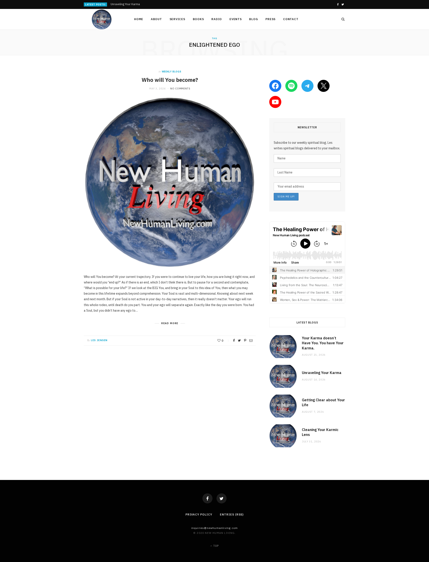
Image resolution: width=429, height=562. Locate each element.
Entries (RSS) (232, 514)
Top (215, 545)
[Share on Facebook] (234, 340)
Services (177, 19)
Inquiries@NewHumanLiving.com (214, 528)
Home (138, 19)
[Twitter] (222, 498)
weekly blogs (171, 71)
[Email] (250, 340)
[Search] (341, 19)
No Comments (180, 88)
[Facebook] (207, 498)
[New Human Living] (102, 19)
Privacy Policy (198, 514)
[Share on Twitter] (239, 340)
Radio (216, 19)
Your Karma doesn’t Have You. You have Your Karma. (323, 343)
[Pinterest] (245, 340)
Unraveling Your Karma (125, 4)
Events (235, 19)
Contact (290, 19)
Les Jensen (99, 340)
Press (270, 19)
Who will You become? (170, 79)
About (156, 19)
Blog (253, 19)
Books (198, 19)
